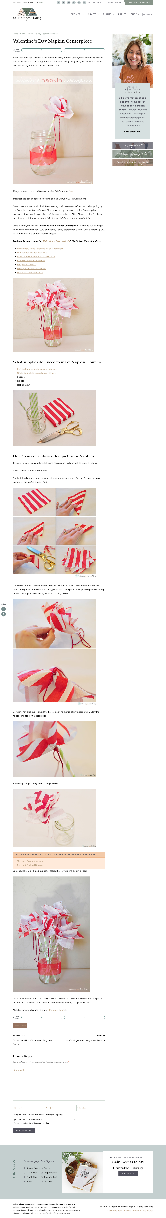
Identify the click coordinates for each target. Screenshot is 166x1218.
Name (18, 1108)
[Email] (58, 2)
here (71, 191)
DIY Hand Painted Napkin (29, 861)
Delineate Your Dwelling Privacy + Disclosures (130, 1210)
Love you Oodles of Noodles (31, 268)
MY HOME (118, 2)
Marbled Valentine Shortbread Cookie (36, 256)
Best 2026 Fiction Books (139, 2)
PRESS (99, 2)
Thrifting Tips (50, 1177)
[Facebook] (63, 2)
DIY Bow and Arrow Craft (30, 272)
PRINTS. (122, 14)
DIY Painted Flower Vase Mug (32, 252)
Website (81, 1108)
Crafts (47, 1168)
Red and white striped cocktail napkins (36, 369)
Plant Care (32, 1177)
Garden (48, 1181)
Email (49, 1108)
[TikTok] (79, 2)
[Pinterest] (74, 2)
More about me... (133, 131)
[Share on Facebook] (84, 50)
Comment (19, 1069)
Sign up (42, 2)
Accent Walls (33, 1168)
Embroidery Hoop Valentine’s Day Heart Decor (40, 248)
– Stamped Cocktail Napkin (29, 865)
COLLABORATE (108, 2)
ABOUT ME (91, 2)
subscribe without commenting (36, 1123)
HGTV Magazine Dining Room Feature (85, 1038)
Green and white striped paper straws (36, 373)
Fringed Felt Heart (26, 264)
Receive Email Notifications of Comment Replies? (38, 1114)
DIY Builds (32, 1172)
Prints (29, 1181)
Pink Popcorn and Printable (31, 260)
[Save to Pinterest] (41, 50)
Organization (50, 1172)
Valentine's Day (20, 1026)
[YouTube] (84, 2)
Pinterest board (57, 1010)
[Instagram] (68, 2)
